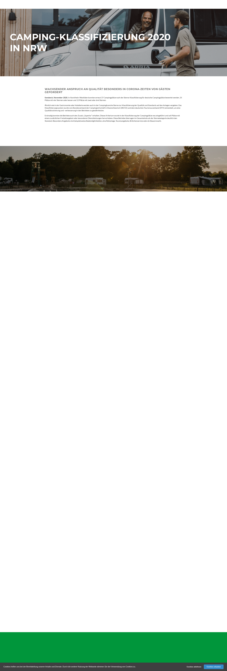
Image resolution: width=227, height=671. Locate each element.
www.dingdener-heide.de (100, 495)
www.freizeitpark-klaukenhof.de (91, 545)
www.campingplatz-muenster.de (90, 477)
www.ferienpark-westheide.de (88, 526)
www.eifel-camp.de (99, 459)
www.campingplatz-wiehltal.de (87, 578)
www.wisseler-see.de (96, 498)
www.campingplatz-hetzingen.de (93, 532)
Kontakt (13, 657)
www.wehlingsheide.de (92, 492)
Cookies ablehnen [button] (194, 667)
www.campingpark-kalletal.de (88, 482)
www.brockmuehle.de (110, 542)
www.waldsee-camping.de (91, 581)
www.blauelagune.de (91, 521)
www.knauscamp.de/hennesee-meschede (103, 620)
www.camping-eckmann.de (89, 604)
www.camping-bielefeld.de (88, 560)
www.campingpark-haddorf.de (98, 500)
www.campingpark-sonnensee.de (101, 462)
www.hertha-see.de (91, 506)
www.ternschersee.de (78, 586)
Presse (30, 645)
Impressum (32, 650)
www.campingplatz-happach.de (93, 584)
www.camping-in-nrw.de (59, 432)
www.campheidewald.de (91, 475)
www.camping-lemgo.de (84, 591)
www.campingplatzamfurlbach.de (108, 594)
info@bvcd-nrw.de (58, 435)
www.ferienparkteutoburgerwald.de (96, 537)
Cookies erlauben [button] (214, 667)
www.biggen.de (87, 589)
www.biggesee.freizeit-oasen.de (102, 464)
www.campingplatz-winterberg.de (96, 563)
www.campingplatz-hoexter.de (88, 576)
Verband (13, 652)
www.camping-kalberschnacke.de (105, 508)
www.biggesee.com (101, 529)
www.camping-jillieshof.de (99, 524)
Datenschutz (33, 654)
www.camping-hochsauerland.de (98, 503)
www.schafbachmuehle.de (96, 566)
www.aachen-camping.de (86, 540)
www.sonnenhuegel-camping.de (103, 534)
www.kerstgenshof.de (90, 480)
